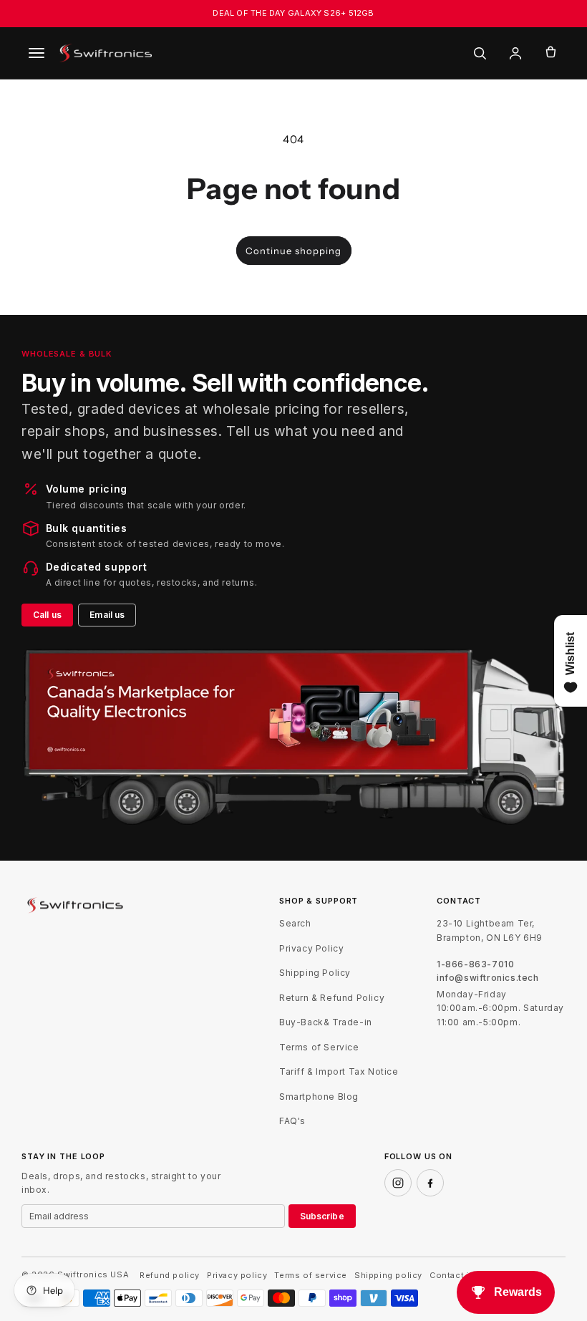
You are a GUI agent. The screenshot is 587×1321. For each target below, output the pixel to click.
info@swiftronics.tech (488, 978)
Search (295, 923)
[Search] (480, 53)
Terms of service (310, 1275)
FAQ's (292, 1121)
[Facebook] (430, 1182)
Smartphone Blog (319, 1096)
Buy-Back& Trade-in (325, 1022)
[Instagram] (398, 1182)
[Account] (515, 53)
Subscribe (322, 1216)
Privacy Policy (311, 948)
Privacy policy (237, 1275)
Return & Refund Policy (331, 997)
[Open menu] (36, 53)
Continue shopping (293, 250)
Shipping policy (388, 1275)
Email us (107, 614)
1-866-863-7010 (475, 964)
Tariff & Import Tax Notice (339, 1071)
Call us (47, 614)
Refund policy (170, 1275)
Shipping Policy (315, 972)
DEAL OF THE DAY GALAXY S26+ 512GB (293, 13)
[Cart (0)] (550, 53)
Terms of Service (319, 1047)
